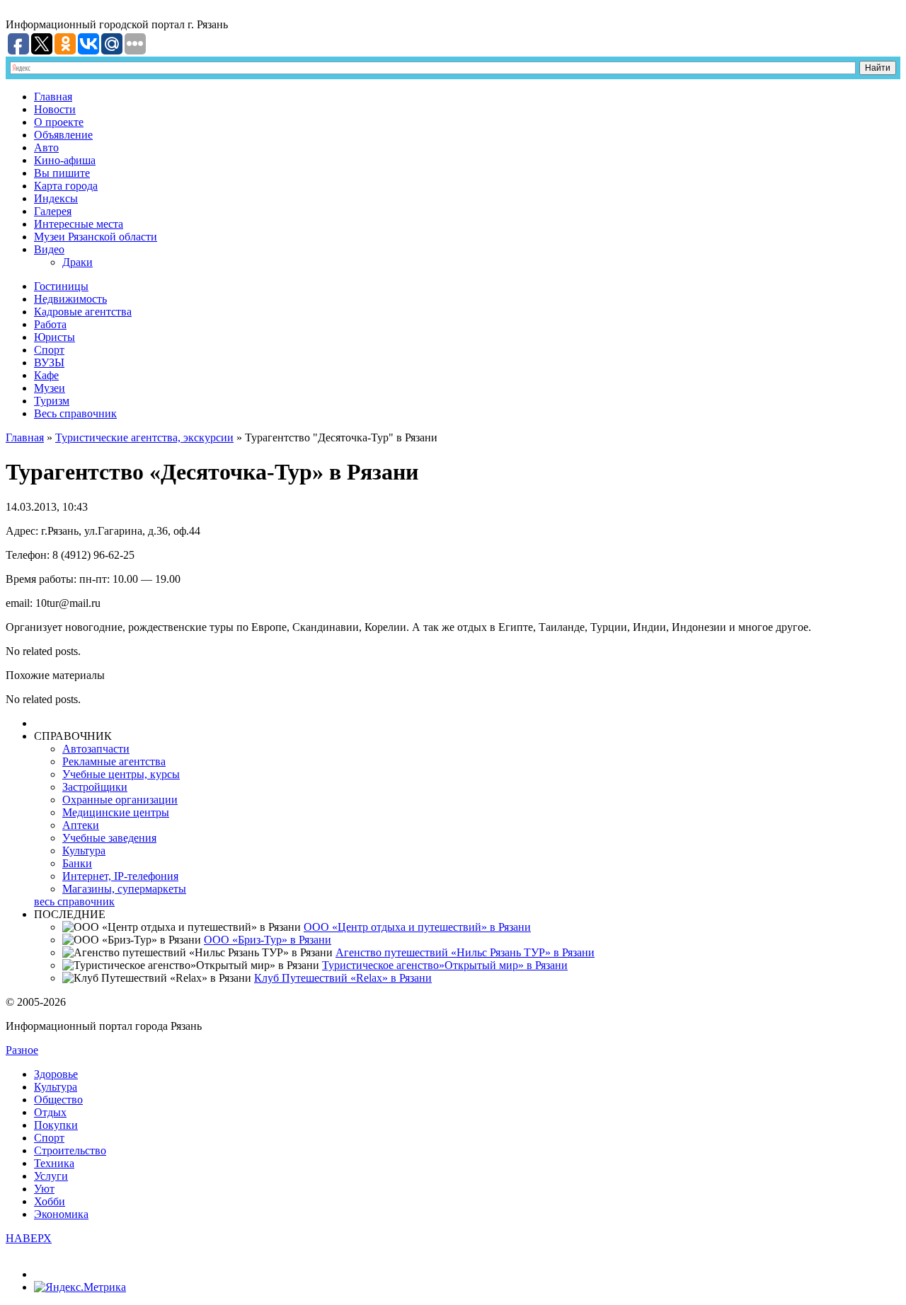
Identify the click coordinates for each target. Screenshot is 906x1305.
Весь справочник (75, 413)
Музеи (49, 388)
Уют (44, 1189)
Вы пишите (62, 173)
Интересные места (78, 224)
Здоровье (56, 1074)
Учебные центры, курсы (121, 774)
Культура (83, 851)
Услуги (51, 1176)
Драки (77, 262)
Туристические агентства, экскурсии (144, 437)
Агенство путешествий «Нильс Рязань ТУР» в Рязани (465, 952)
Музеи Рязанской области (95, 237)
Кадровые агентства (83, 312)
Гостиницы (61, 286)
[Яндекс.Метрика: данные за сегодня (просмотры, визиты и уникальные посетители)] (80, 1287)
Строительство (70, 1150)
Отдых (50, 1112)
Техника (54, 1163)
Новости (55, 109)
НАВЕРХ (29, 1238)
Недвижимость (70, 299)
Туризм (51, 401)
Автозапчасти (96, 749)
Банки (77, 863)
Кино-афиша (65, 160)
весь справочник (74, 901)
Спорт (49, 350)
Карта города (66, 186)
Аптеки (80, 825)
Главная (53, 97)
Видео (49, 249)
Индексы (56, 198)
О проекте (59, 122)
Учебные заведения (109, 838)
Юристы (54, 337)
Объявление (63, 135)
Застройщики (94, 787)
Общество (58, 1100)
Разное (22, 1050)
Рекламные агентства (114, 761)
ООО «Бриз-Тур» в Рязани (267, 940)
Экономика (61, 1214)
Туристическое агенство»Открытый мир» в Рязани (445, 965)
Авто (46, 147)
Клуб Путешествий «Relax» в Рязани (343, 978)
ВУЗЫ (49, 362)
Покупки (56, 1125)
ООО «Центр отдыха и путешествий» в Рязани (417, 927)
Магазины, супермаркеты (124, 889)
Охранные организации (120, 800)
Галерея (52, 211)
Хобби (49, 1201)
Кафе (46, 375)
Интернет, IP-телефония (120, 876)
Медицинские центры (115, 812)
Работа (50, 324)
